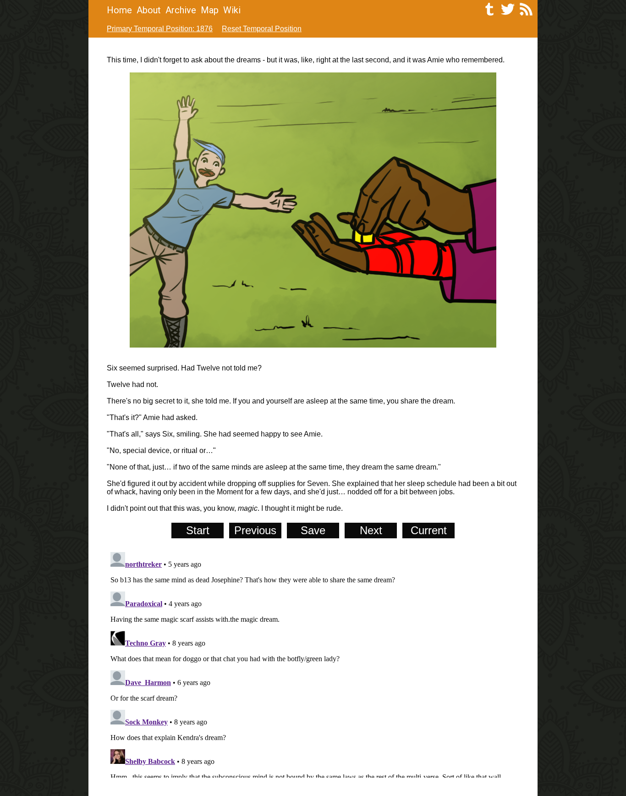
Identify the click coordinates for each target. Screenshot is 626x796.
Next (371, 530)
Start (197, 530)
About (149, 10)
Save (313, 530)
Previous (255, 530)
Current (429, 530)
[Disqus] (313, 663)
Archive (180, 10)
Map (210, 10)
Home (119, 10)
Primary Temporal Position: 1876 (160, 29)
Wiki (232, 10)
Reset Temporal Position (262, 29)
